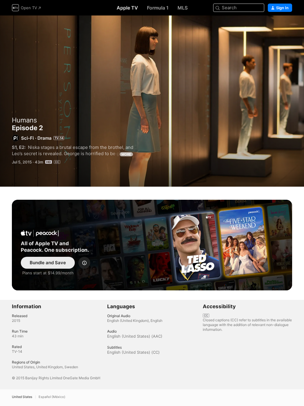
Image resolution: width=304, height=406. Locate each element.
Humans (24, 120)
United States (22, 397)
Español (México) (52, 397)
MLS (183, 8)
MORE (126, 154)
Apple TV (127, 8)
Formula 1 (158, 8)
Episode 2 (152, 101)
